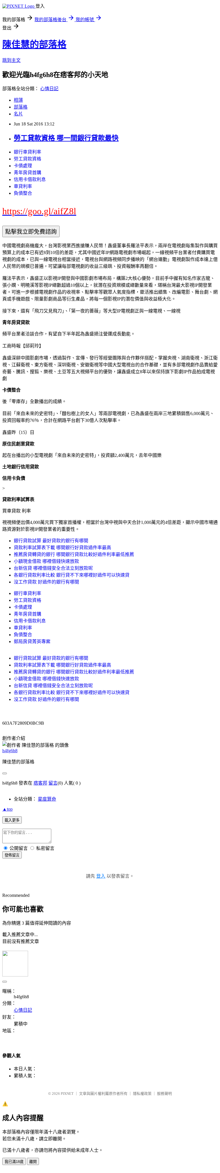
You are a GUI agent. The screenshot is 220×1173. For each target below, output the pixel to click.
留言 (53, 783)
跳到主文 (11, 60)
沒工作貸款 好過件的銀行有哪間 (46, 581)
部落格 (21, 107)
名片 (18, 113)
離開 (33, 1162)
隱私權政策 (142, 1093)
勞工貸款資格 (27, 158)
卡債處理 (23, 165)
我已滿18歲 (14, 1162)
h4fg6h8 (9, 750)
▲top (7, 809)
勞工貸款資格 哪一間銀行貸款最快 (66, 138)
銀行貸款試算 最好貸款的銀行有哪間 (51, 540)
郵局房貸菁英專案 (32, 641)
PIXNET (67, 1093)
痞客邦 (40, 783)
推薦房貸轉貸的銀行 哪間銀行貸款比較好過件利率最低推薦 (74, 554)
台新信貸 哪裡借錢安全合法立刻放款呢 (53, 568)
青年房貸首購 (27, 172)
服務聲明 (164, 1093)
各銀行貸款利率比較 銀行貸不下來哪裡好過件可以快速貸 (71, 575)
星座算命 (47, 799)
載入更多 (12, 820)
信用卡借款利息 (30, 179)
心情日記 (49, 88)
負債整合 (23, 193)
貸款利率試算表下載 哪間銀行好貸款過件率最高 (62, 547)
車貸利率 (23, 186)
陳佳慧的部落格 (34, 44)
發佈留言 (12, 855)
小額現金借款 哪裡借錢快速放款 (46, 561)
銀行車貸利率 (27, 152)
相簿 (18, 100)
